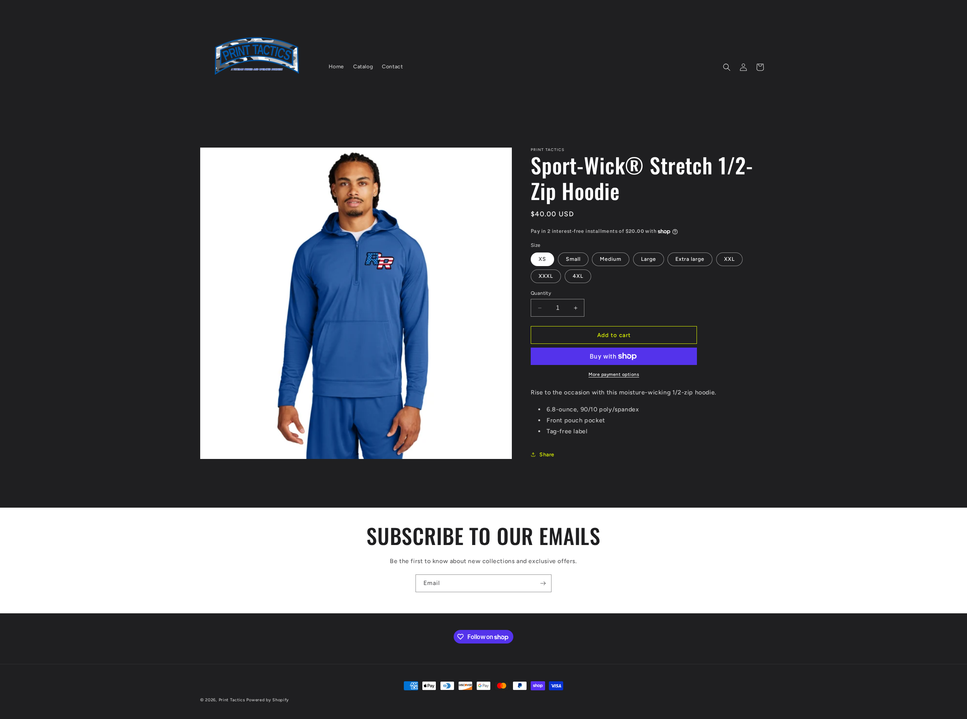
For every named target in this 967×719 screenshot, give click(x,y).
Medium (610, 259)
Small (573, 259)
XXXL (546, 276)
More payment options (614, 374)
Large (648, 259)
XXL (729, 259)
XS (542, 259)
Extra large (689, 259)
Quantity (541, 293)
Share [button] (547, 454)
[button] (726, 67)
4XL (578, 276)
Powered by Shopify (267, 699)
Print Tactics (232, 699)
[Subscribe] (542, 583)
